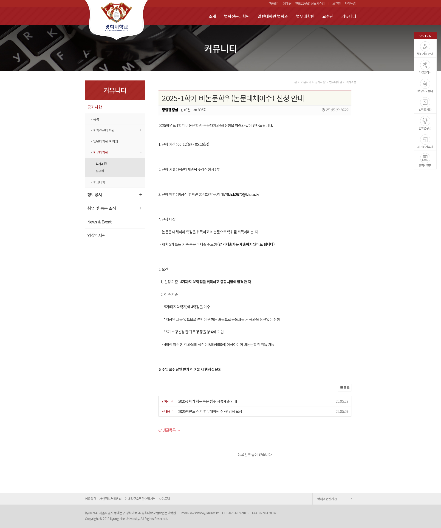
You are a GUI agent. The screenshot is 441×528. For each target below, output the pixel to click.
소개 (212, 16)
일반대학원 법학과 (272, 16)
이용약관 (90, 498)
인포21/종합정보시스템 (310, 3)
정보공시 (94, 194)
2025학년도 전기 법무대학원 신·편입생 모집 (210, 411)
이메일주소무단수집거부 (140, 498)
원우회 (100, 170)
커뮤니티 (348, 16)
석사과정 (101, 163)
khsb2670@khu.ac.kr (243, 194)
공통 (96, 119)
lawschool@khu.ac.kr (204, 513)
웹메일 (287, 3)
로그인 (336, 3)
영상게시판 (96, 235)
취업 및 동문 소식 (101, 208)
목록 (346, 387)
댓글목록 (169, 430)
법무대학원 (305, 16)
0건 (187, 109)
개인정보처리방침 (110, 498)
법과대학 (99, 182)
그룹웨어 (273, 3)
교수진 (327, 16)
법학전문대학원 (237, 16)
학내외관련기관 (327, 499)
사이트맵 (350, 3)
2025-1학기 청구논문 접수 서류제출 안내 (207, 401)
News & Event (99, 222)
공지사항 (94, 107)
